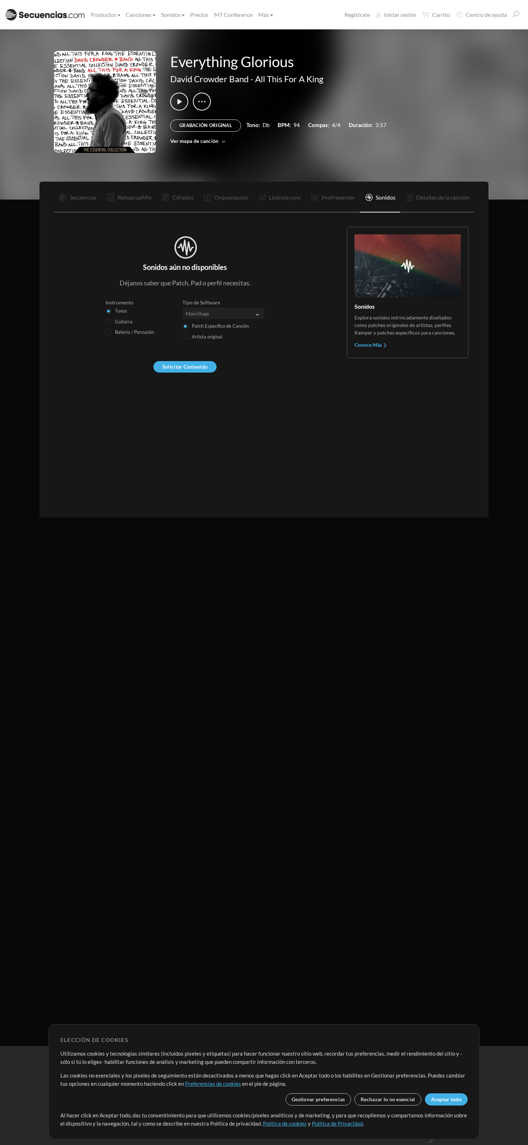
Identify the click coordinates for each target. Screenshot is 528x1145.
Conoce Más (369, 345)
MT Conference (233, 14)
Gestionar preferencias (318, 1099)
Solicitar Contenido (185, 367)
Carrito (441, 14)
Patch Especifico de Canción (220, 326)
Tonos (121, 311)
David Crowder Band (209, 79)
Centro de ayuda (486, 14)
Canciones (139, 14)
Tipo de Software (201, 302)
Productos (103, 14)
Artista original (207, 337)
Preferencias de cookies (213, 1083)
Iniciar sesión (400, 14)
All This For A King (289, 79)
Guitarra (124, 321)
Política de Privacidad (337, 1123)
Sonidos (171, 14)
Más (263, 14)
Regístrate (357, 14)
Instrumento (119, 302)
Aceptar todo (446, 1099)
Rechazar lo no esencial (388, 1099)
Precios (199, 14)
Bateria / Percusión (134, 332)
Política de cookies (285, 1123)
